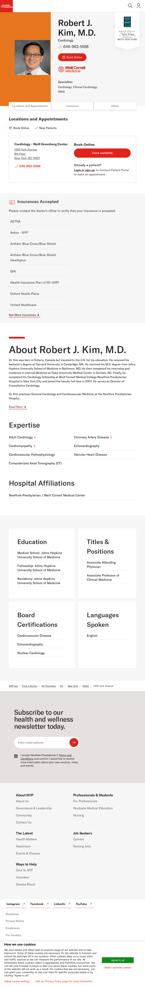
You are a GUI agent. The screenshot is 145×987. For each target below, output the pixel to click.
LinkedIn (59, 904)
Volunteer (22, 877)
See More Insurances (22, 315)
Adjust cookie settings (17, 981)
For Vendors (13, 935)
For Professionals (85, 801)
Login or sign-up (84, 170)
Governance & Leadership (34, 808)
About (115, 106)
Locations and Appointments (30, 106)
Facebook (36, 904)
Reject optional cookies (118, 967)
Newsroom (23, 846)
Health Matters (26, 839)
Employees (13, 928)
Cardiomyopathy (20, 446)
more (61, 91)
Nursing (78, 815)
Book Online (74, 57)
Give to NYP (24, 870)
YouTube (81, 904)
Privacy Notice (15, 921)
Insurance (72, 106)
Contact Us (23, 822)
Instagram (13, 904)
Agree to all (117, 960)
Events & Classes (28, 853)
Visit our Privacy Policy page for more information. (64, 981)
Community (24, 815)
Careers (78, 839)
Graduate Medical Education (93, 808)
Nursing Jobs (82, 846)
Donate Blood (25, 884)
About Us (22, 801)
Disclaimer (12, 914)
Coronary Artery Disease (91, 437)
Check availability (102, 152)
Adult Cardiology (21, 437)
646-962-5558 (76, 46)
